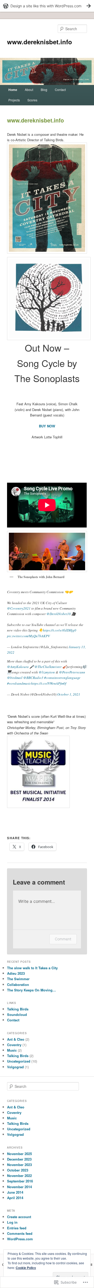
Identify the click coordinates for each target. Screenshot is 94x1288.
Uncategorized (18, 1061)
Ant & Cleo (15, 1039)
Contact (60, 89)
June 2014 (15, 1192)
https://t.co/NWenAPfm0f (48, 683)
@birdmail (14, 677)
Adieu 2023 (16, 973)
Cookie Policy (26, 1267)
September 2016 (20, 1181)
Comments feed (19, 1233)
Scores (32, 100)
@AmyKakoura (18, 666)
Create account (19, 1216)
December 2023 (19, 1159)
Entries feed (16, 1227)
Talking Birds (17, 1009)
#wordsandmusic (19, 683)
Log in (12, 1222)
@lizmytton (47, 672)
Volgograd (15, 1066)
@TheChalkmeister (48, 666)
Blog (44, 89)
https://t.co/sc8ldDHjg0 (59, 630)
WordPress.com (20, 1238)
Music (12, 1050)
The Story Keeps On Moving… (31, 990)
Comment (63, 939)
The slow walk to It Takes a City (32, 967)
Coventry (14, 1044)
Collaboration (18, 984)
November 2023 (19, 1164)
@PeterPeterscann (72, 672)
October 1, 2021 (68, 694)
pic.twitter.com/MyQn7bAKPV (28, 636)
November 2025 (19, 1153)
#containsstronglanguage (62, 677)
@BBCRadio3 (33, 677)
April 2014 (15, 1197)
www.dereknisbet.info (39, 41)
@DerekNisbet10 (58, 613)
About (29, 89)
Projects (14, 100)
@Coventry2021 (19, 608)
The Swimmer (18, 978)
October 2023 (17, 1170)
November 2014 (19, 1186)
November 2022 (19, 1175)
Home (12, 89)
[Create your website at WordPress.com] (47, 6)
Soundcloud (17, 1014)
